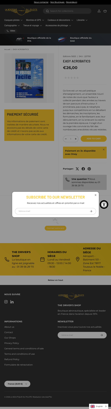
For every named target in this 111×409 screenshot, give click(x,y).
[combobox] (98, 406)
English (99, 406)
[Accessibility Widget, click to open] (104, 204)
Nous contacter (41, 2)
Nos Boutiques (57, 2)
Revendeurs (71, 2)
